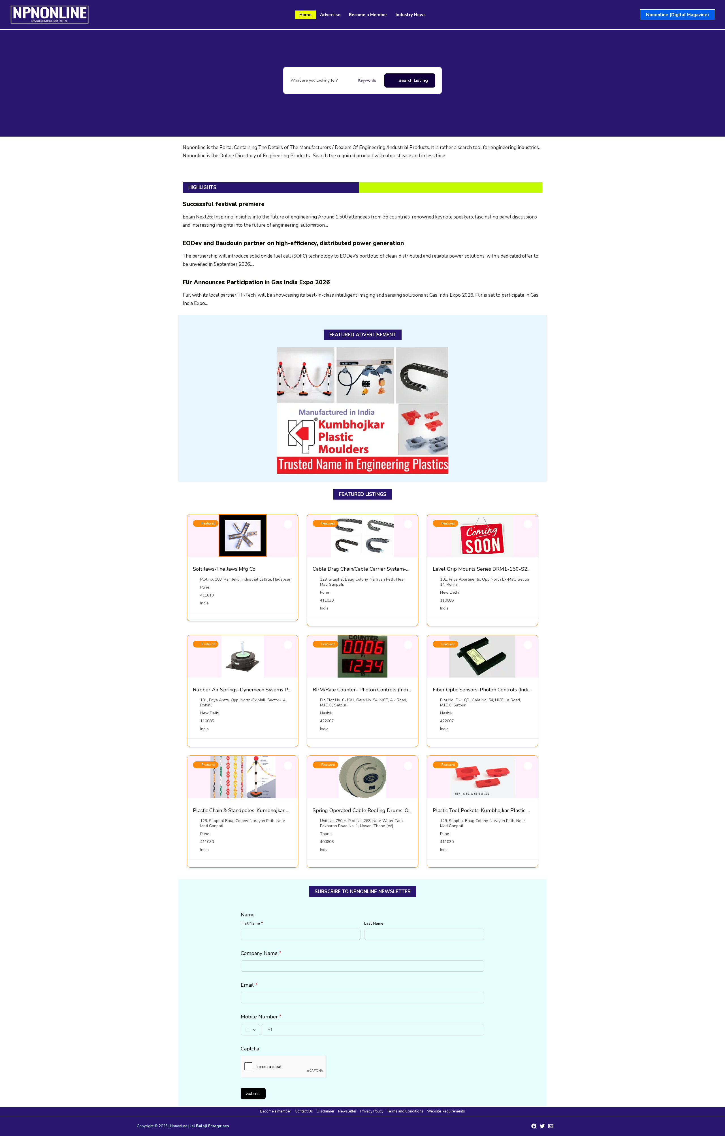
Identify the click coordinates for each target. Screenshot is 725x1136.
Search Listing (413, 80)
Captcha (250, 1048)
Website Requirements (446, 1111)
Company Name (261, 953)
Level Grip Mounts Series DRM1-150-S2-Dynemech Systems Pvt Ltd (513, 569)
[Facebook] (533, 1126)
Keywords (367, 80)
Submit (253, 1093)
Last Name (373, 923)
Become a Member (368, 15)
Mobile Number (261, 1016)
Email (249, 985)
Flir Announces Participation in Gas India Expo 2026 (256, 282)
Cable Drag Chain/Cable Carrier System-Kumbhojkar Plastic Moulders (393, 569)
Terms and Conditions (405, 1111)
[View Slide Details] (362, 411)
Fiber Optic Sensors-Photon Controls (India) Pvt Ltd (492, 689)
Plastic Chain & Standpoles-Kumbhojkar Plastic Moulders (259, 810)
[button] (677, 14)
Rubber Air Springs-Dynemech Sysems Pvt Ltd (247, 689)
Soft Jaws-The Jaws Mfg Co (224, 569)
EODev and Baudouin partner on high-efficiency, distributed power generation (293, 243)
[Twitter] (542, 1126)
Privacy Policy (371, 1111)
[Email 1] (550, 1126)
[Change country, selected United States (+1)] (250, 1030)
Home (305, 15)
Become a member (275, 1111)
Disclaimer (325, 1111)
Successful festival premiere (224, 204)
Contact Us (304, 1111)
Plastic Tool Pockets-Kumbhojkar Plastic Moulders (491, 810)
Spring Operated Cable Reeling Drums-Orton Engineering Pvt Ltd (389, 810)
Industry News (411, 15)
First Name (252, 923)
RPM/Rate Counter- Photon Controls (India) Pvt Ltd (371, 689)
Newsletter (347, 1111)
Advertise (330, 15)
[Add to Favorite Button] (288, 524)
